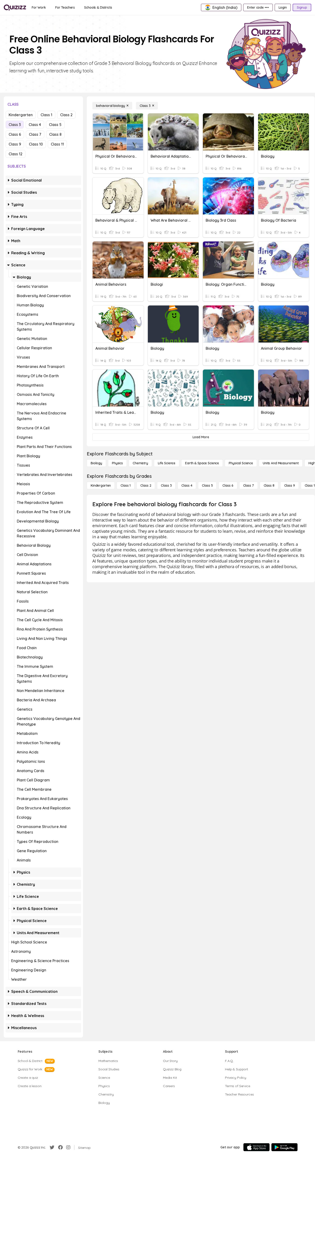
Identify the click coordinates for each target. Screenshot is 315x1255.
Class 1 (46, 114)
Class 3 (15, 124)
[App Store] (256, 1147)
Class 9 (15, 144)
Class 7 (35, 134)
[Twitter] (52, 1147)
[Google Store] (284, 1147)
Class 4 (35, 124)
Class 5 (55, 124)
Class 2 (66, 114)
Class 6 (15, 134)
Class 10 (36, 144)
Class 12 (15, 154)
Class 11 (57, 144)
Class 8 (55, 134)
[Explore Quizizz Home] (15, 7)
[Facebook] (60, 1147)
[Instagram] (68, 1147)
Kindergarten (21, 114)
